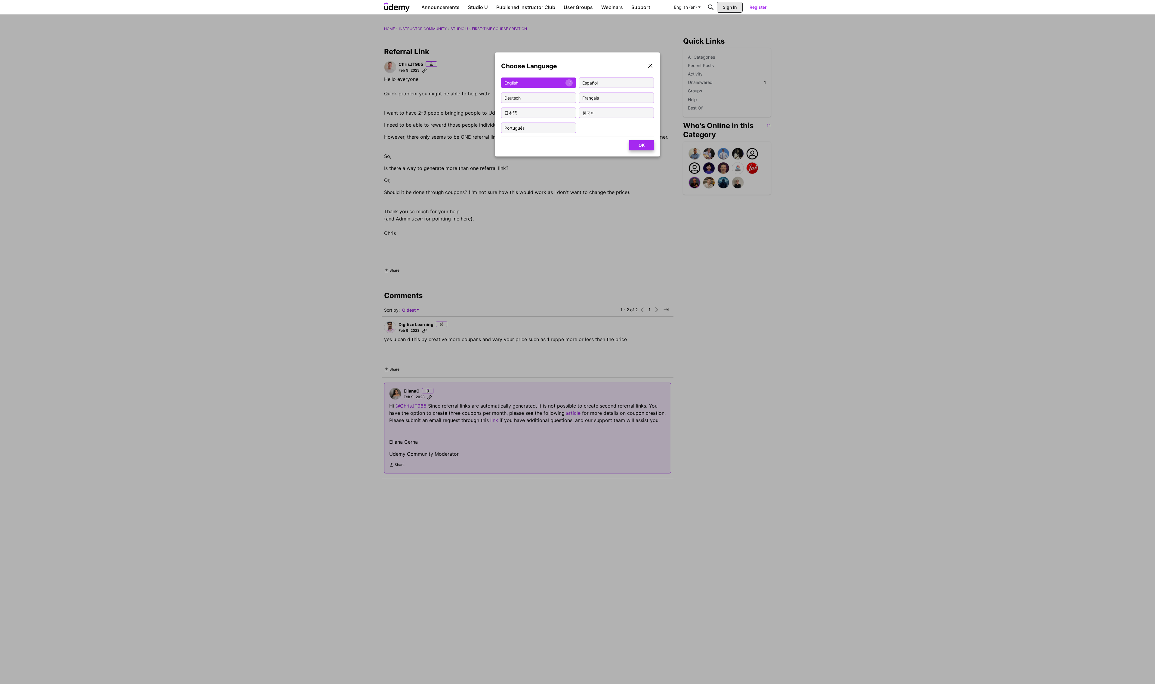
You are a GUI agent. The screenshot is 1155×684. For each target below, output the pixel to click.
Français (590, 97)
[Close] (650, 66)
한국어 (588, 112)
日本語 (510, 112)
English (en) (685, 7)
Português (514, 127)
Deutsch (512, 97)
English (511, 82)
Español (590, 82)
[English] (397, 7)
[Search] (710, 7)
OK (642, 145)
